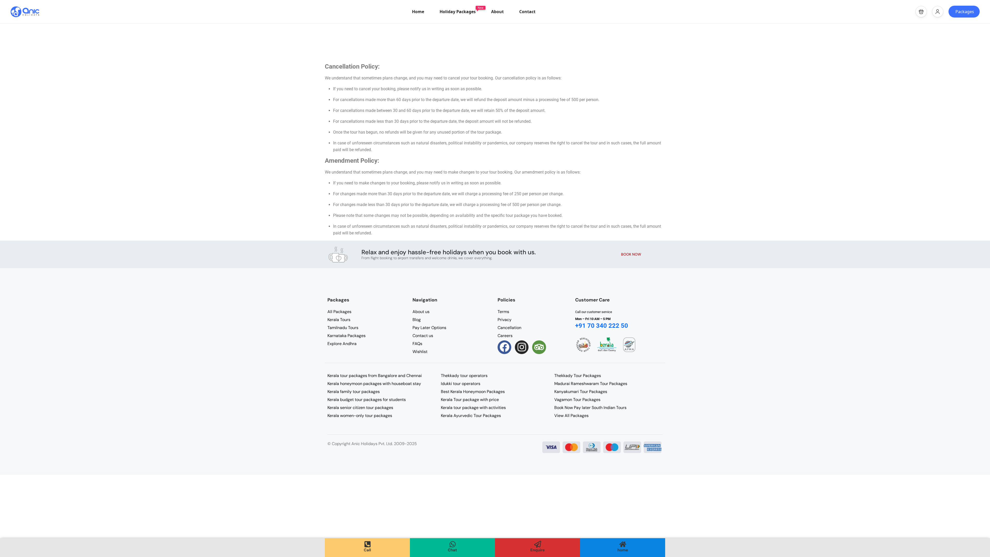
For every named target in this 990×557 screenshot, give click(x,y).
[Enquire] (537, 544)
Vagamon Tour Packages (577, 399)
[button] (921, 11)
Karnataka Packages (346, 335)
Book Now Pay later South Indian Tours (590, 407)
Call (367, 550)
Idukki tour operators (460, 383)
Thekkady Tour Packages (577, 375)
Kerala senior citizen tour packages (360, 407)
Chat (452, 550)
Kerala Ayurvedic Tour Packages (471, 415)
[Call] (367, 544)
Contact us (422, 335)
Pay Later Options (429, 327)
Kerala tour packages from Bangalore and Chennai (374, 375)
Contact (527, 11)
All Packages (339, 311)
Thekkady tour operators (464, 375)
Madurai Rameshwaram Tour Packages (590, 383)
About (497, 11)
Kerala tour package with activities (473, 407)
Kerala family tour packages (353, 391)
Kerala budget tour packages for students (366, 399)
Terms (503, 311)
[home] (622, 544)
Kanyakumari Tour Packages (580, 391)
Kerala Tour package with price (470, 399)
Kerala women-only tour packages (359, 415)
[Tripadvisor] (539, 347)
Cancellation (509, 327)
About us (421, 311)
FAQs (417, 343)
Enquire (537, 550)
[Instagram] (522, 347)
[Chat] (452, 544)
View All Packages (571, 415)
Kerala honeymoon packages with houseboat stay (374, 383)
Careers (505, 335)
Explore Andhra (342, 343)
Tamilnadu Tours (342, 327)
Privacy (505, 319)
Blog (416, 319)
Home (418, 11)
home (622, 550)
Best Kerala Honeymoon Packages (473, 391)
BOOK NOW (631, 254)
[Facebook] (504, 347)
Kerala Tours (338, 319)
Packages (964, 11)
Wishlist (419, 351)
